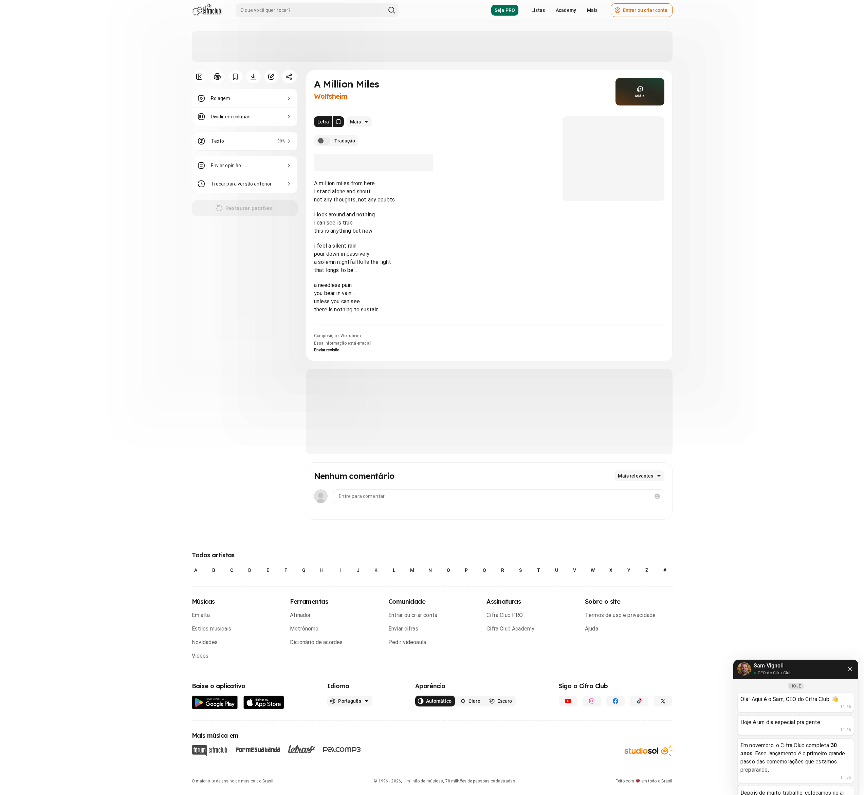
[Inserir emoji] (657, 496)
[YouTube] (568, 701)
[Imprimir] (217, 76)
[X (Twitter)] (663, 701)
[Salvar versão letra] (338, 121)
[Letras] (301, 749)
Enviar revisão (327, 350)
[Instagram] (592, 701)
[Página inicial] (207, 10)
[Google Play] (215, 703)
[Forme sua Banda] (257, 749)
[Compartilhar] (289, 76)
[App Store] (263, 703)
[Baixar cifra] (253, 76)
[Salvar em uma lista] (235, 76)
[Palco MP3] (342, 749)
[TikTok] (639, 701)
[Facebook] (615, 701)
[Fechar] (850, 669)
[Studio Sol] (648, 750)
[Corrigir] (271, 76)
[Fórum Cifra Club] (209, 750)
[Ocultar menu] (199, 76)
